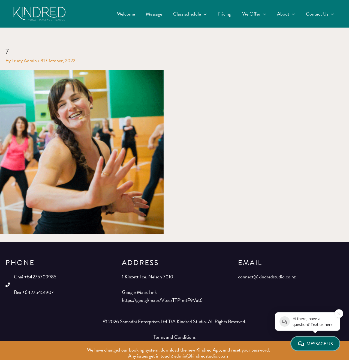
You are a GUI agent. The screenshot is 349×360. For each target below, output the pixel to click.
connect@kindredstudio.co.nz (267, 276)
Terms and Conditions (174, 337)
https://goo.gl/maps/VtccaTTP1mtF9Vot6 (162, 300)
